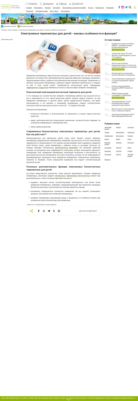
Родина (130, 151)
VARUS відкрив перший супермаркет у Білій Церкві (121, 94)
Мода (129, 148)
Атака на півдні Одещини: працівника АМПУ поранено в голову (122, 88)
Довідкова (110, 8)
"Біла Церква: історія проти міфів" (74, 8)
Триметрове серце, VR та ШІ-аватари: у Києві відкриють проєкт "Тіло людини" (124, 55)
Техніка (118, 127)
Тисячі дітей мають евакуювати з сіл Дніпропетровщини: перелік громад (123, 80)
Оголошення (65, 11)
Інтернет (119, 142)
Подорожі (108, 154)
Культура (131, 142)
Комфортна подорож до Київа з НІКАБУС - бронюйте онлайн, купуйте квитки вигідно (123, 45)
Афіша (63, 3)
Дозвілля (77, 3)
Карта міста (100, 8)
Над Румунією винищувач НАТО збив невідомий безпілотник (123, 115)
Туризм (107, 132)
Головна (29, 8)
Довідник (48, 3)
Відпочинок (120, 136)
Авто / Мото (54, 11)
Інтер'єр (118, 148)
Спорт (130, 139)
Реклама (107, 159)
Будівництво (109, 136)
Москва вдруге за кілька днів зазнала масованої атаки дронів (123, 74)
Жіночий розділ (107, 143)
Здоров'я (131, 127)
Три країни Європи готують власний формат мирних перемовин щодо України (121, 103)
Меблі (118, 139)
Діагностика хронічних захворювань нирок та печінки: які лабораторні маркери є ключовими (124, 65)
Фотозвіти (56, 8)
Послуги (119, 151)
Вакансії (48, 8)
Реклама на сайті (42, 11)
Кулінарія (108, 151)
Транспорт (29, 11)
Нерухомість (38, 8)
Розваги (130, 136)
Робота (118, 154)
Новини (32, 3)
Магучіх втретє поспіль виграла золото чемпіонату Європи (123, 110)
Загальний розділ (108, 128)
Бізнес (107, 139)
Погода (90, 8)
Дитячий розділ (130, 155)
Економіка (108, 148)
